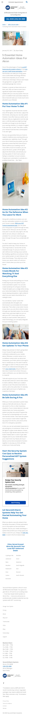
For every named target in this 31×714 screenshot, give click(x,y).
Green (17, 559)
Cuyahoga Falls (9, 555)
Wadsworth (8, 568)
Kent (17, 568)
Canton (7, 575)
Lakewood (8, 559)
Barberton (18, 562)
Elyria (7, 562)
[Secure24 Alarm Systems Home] (15, 7)
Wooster (18, 572)
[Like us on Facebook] (3, 683)
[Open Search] (27, 2)
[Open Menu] (2, 2)
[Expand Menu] (16, 11)
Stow (7, 572)
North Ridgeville (20, 565)
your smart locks (10, 369)
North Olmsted (20, 575)
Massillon (8, 565)
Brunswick (8, 578)
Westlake (18, 555)
